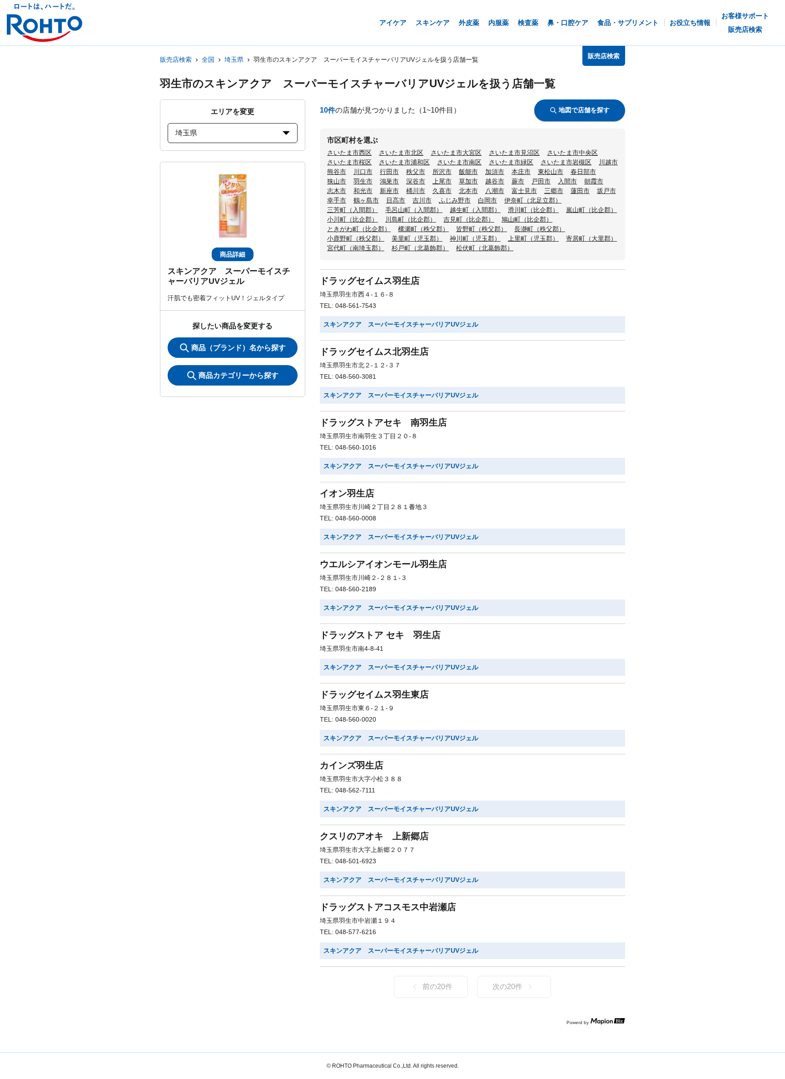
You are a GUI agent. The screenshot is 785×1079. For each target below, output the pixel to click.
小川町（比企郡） (352, 219)
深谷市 (415, 181)
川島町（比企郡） (410, 219)
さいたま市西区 (349, 152)
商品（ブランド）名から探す (238, 347)
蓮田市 (580, 190)
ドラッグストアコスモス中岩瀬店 (388, 907)
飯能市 (468, 171)
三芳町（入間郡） (352, 209)
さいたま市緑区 (511, 162)
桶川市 (415, 190)
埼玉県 (233, 59)
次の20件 (507, 986)
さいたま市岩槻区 (566, 162)
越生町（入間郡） (475, 209)
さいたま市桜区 (349, 162)
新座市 (389, 190)
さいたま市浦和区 (404, 162)
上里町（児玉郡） (533, 238)
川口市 (363, 171)
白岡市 (487, 200)
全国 (208, 59)
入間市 (567, 181)
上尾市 (442, 181)
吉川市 (422, 200)
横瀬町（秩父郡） (423, 229)
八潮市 (494, 190)
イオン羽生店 (347, 493)
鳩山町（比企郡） (527, 219)
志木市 (336, 190)
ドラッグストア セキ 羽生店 (380, 635)
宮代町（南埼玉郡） (355, 248)
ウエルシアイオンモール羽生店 (383, 564)
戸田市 (541, 181)
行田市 (389, 171)
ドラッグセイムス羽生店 (370, 281)
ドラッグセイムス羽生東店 (374, 694)
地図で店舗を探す (584, 110)
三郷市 (553, 190)
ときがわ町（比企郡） (359, 229)
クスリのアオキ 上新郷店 (374, 836)
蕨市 (518, 181)
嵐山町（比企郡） (591, 209)
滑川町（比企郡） (533, 209)
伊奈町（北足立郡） (532, 200)
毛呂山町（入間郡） (413, 209)
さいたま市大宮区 (456, 152)
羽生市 (363, 181)
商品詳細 (232, 254)
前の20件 (437, 986)
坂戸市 (606, 190)
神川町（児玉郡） (475, 238)
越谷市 (494, 181)
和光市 (363, 190)
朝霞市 (593, 181)
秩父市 (415, 171)
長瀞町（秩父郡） (539, 229)
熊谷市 (336, 171)
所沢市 (442, 171)
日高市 (395, 200)
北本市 (468, 190)
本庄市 (521, 171)
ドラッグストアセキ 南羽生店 (383, 422)
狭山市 (336, 181)
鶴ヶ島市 (366, 200)
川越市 (608, 162)
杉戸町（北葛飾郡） (420, 248)
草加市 (468, 181)
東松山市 (550, 171)
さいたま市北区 (401, 152)
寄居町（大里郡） (591, 238)
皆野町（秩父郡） (481, 229)
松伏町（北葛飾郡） (484, 248)
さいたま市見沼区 (514, 152)
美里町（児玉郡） (417, 238)
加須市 (494, 171)
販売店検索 (176, 59)
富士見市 (524, 190)
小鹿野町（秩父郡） (355, 238)
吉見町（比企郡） (468, 219)
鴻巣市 (389, 181)
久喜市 (442, 190)
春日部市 (583, 171)
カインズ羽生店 (351, 765)
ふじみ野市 (455, 200)
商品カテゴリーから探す (238, 375)
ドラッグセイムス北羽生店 (374, 351)
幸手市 (336, 200)
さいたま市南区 (459, 162)
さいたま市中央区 (572, 152)
